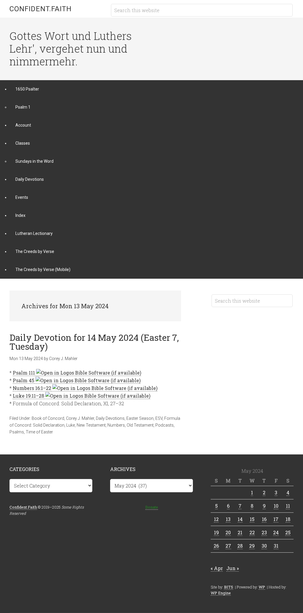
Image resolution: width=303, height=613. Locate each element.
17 (275, 519)
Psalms (16, 432)
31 (276, 546)
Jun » (232, 568)
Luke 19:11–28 (28, 396)
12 (216, 519)
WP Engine (221, 593)
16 (264, 519)
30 (264, 546)
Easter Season (140, 418)
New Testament (91, 425)
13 (228, 519)
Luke (70, 425)
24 (276, 532)
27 (228, 546)
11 (288, 506)
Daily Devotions (110, 418)
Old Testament (140, 425)
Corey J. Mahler (80, 418)
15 (252, 519)
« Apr (217, 568)
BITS (228, 587)
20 (228, 532)
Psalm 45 (23, 380)
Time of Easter (39, 432)
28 (240, 546)
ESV (158, 418)
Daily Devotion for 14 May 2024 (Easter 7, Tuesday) (94, 342)
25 (288, 532)
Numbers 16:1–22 (32, 388)
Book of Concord (48, 418)
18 (288, 519)
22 (252, 532)
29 (252, 546)
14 (240, 519)
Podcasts (164, 425)
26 (216, 546)
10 (276, 506)
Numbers (116, 425)
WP (262, 587)
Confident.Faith (40, 9)
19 (216, 532)
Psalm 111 (24, 373)
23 (264, 532)
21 (240, 532)
